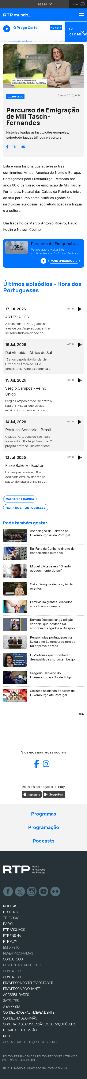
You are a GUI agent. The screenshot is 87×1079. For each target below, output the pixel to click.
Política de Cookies (49, 1056)
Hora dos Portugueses (26, 508)
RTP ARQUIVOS (14, 929)
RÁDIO (7, 923)
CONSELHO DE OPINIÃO (20, 1018)
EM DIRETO (11, 947)
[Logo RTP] (24, 870)
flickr (55, 892)
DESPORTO (11, 912)
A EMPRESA (11, 1006)
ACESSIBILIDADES (16, 994)
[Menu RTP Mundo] (83, 14)
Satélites (11, 1000)
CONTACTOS (12, 977)
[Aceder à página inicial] (29, 14)
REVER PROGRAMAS (18, 953)
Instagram (32, 892)
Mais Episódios (63, 261)
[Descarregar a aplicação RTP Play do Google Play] (53, 794)
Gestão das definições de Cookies (30, 1042)
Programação (43, 827)
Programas (43, 814)
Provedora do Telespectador (28, 982)
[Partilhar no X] (15, 146)
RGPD (7, 1036)
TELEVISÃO (11, 918)
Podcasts (43, 841)
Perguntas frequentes (22, 965)
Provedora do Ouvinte (22, 988)
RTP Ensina (12, 935)
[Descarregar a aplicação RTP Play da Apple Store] (32, 794)
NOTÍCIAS (10, 906)
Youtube (44, 892)
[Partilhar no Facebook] (7, 146)
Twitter (20, 892)
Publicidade (28, 1060)
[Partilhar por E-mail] (23, 146)
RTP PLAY (10, 941)
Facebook (8, 892)
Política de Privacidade (18, 1056)
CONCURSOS (13, 959)
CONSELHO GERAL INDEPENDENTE (28, 1012)
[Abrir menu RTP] (43, 4)
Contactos (12, 971)
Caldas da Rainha (20, 499)
